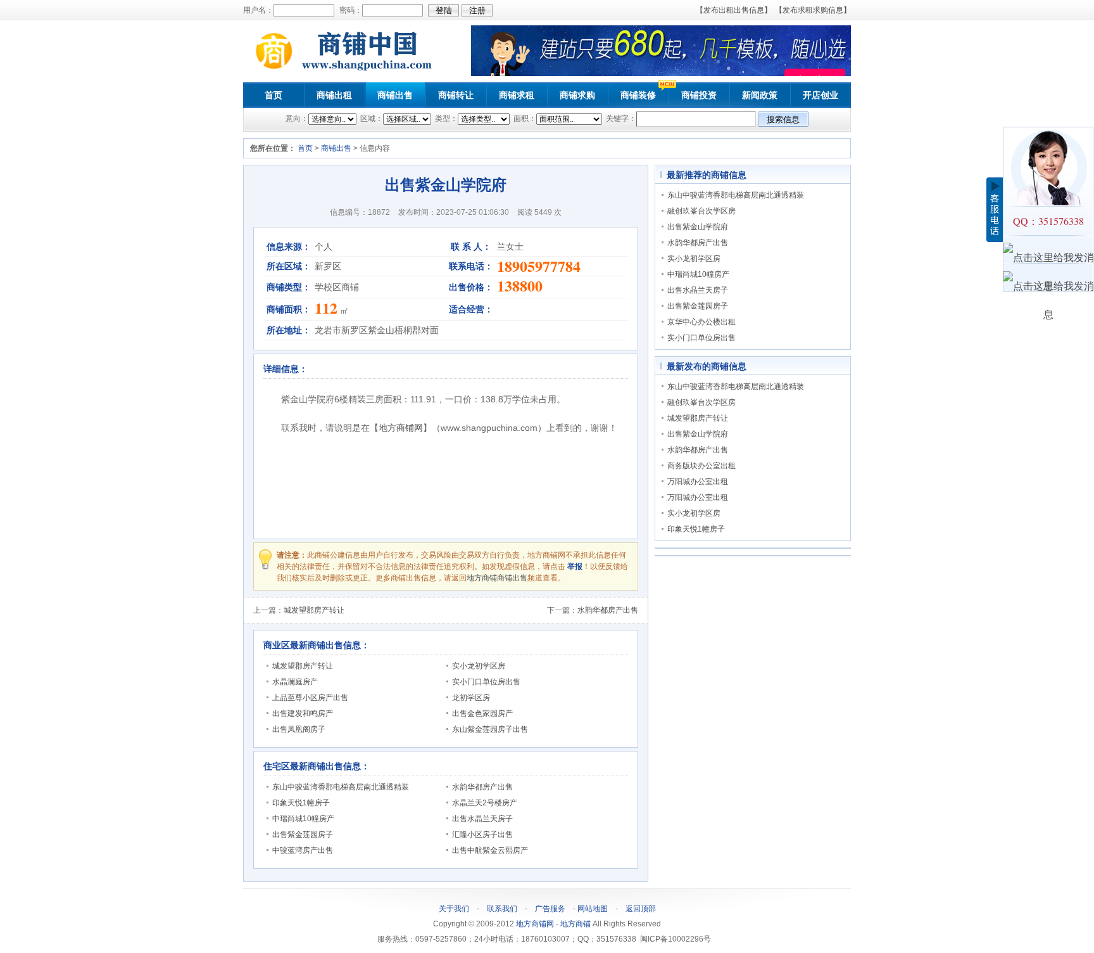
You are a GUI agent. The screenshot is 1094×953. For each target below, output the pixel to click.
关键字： (620, 118)
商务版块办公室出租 (701, 465)
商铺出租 (334, 95)
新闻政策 (759, 95)
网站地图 (592, 908)
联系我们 (502, 908)
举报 (574, 566)
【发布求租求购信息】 (813, 10)
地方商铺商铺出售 (497, 577)
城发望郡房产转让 (314, 610)
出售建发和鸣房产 (302, 713)
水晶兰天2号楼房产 (484, 802)
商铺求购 (577, 95)
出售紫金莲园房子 (302, 834)
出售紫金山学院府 (697, 226)
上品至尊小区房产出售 (310, 697)
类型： (445, 118)
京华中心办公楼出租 (701, 321)
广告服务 (550, 908)
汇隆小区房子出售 (482, 834)
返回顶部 (641, 908)
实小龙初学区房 (478, 666)
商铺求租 (516, 95)
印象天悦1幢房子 (301, 802)
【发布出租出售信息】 (734, 10)
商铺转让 (456, 95)
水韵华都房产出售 (607, 610)
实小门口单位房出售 (486, 681)
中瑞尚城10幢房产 (303, 818)
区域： (370, 118)
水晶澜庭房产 (295, 681)
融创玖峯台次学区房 (701, 211)
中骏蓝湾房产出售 (302, 850)
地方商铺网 (401, 428)
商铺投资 (699, 95)
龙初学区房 (471, 697)
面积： (524, 118)
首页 (273, 95)
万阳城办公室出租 (697, 481)
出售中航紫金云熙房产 (490, 850)
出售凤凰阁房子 (298, 729)
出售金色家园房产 (482, 713)
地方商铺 (575, 923)
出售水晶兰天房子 (482, 818)
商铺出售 (395, 95)
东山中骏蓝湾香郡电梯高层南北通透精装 (340, 787)
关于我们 (454, 908)
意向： (297, 118)
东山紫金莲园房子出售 (490, 729)
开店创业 (820, 95)
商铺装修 (638, 95)
